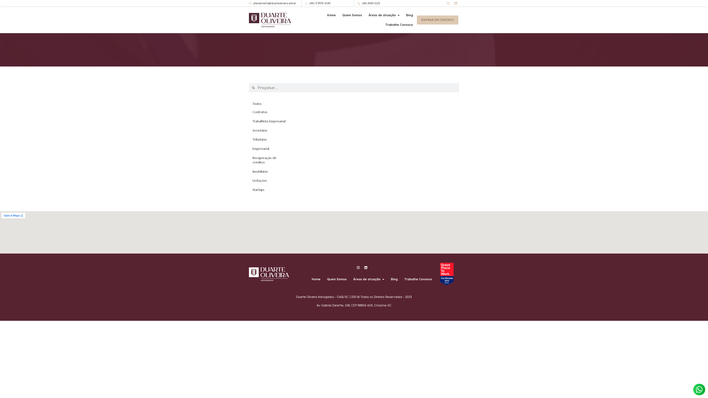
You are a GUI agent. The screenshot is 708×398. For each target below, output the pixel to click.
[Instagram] (448, 3)
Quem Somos (352, 15)
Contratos (260, 112)
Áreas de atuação (382, 15)
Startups (258, 190)
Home (331, 15)
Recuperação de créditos (264, 160)
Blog (409, 15)
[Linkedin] (455, 3)
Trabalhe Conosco (399, 25)
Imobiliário (260, 172)
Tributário (260, 139)
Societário (260, 130)
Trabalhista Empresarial (269, 121)
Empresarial (261, 149)
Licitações (260, 181)
